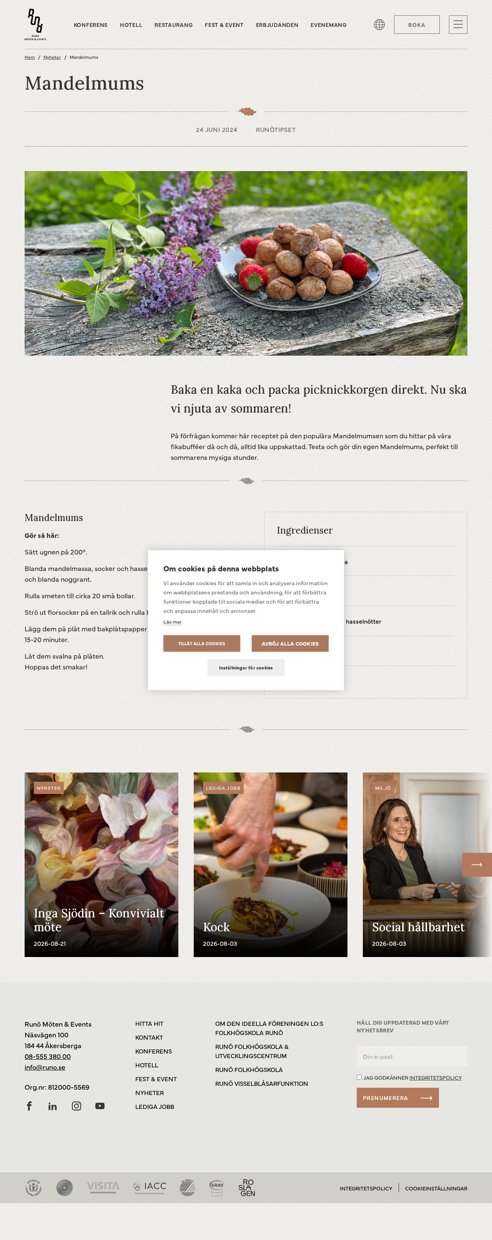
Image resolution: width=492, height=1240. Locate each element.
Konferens (91, 24)
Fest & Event (224, 24)
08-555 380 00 (48, 1056)
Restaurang (174, 24)
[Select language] (379, 24)
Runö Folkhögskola (249, 1069)
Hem (30, 57)
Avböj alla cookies (290, 643)
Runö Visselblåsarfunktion (261, 1083)
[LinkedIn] (52, 1106)
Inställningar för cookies (246, 667)
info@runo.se (45, 1067)
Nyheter (52, 57)
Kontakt (149, 1037)
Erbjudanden (277, 24)
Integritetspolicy (366, 1188)
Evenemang (328, 24)
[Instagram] (76, 1106)
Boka (417, 24)
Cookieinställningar (436, 1188)
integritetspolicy (435, 1077)
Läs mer (172, 621)
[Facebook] (29, 1106)
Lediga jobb (154, 1106)
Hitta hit (149, 1023)
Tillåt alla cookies (202, 643)
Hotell (131, 24)
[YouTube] (100, 1106)
